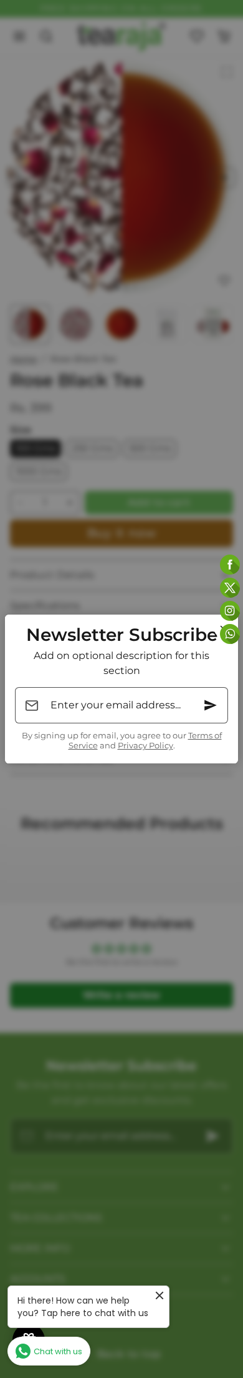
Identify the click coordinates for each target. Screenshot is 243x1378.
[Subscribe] (210, 705)
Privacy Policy (145, 745)
